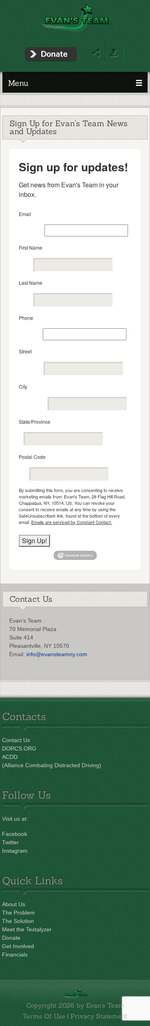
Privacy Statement (99, 1016)
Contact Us (16, 740)
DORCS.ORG (19, 748)
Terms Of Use (43, 1016)
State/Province (34, 421)
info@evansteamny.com (56, 654)
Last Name (30, 282)
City (23, 386)
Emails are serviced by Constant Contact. (71, 522)
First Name (30, 247)
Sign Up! (34, 540)
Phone (26, 317)
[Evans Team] (74, 17)
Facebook (14, 834)
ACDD (10, 757)
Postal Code (32, 456)
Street (25, 351)
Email (25, 213)
